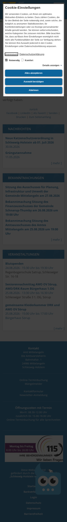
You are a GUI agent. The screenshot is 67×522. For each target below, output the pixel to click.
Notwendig (14, 60)
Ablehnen (33, 90)
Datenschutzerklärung (31, 54)
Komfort (28, 60)
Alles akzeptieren (33, 73)
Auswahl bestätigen (34, 81)
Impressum (11, 54)
